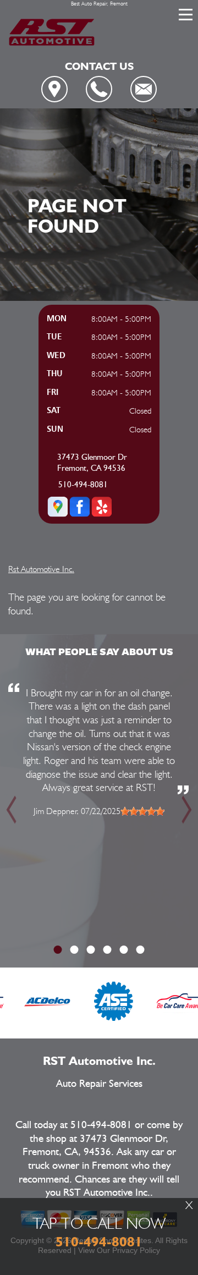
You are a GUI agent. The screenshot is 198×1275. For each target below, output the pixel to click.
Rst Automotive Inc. (41, 569)
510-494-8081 (83, 485)
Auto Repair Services (99, 1084)
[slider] (142, 811)
